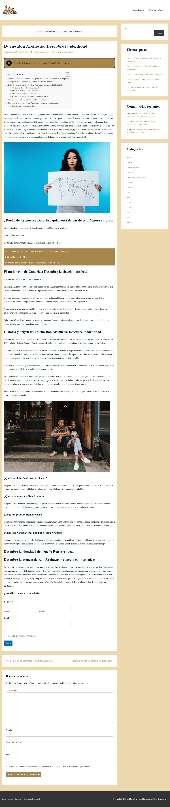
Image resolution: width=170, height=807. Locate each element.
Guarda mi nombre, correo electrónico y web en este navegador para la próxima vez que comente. (50, 766)
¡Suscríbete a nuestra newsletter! (23, 106)
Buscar (127, 29)
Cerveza (130, 162)
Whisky (129, 222)
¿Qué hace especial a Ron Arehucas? (25, 90)
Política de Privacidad (32, 799)
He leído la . (22, 635)
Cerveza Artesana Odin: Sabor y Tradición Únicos (144, 74)
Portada (40, 31)
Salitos (129, 202)
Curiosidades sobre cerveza (136, 177)
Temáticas (137, 9)
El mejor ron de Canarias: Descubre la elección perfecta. (30, 81)
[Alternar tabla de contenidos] (66, 74)
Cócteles (130, 172)
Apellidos (42, 611)
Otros (129, 192)
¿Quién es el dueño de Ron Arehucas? (25, 88)
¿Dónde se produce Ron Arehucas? (24, 93)
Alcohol (130, 157)
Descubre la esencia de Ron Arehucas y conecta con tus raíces (33, 103)
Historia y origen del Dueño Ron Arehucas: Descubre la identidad (34, 84)
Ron (47, 52)
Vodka (129, 217)
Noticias (130, 187)
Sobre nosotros (156, 9)
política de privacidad (27, 635)
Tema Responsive (159, 799)
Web (8, 754)
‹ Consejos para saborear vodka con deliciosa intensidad (29, 660)
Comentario (11, 690)
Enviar (8, 643)
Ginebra (129, 182)
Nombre (7, 611)
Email (7, 618)
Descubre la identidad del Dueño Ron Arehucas (27, 99)
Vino (128, 212)
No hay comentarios (64, 52)
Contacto (18, 799)
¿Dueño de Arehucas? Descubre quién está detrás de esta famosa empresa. (38, 78)
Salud (129, 207)
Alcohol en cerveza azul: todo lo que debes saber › (92, 660)
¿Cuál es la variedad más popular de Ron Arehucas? (30, 96)
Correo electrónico (14, 742)
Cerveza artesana (133, 167)
